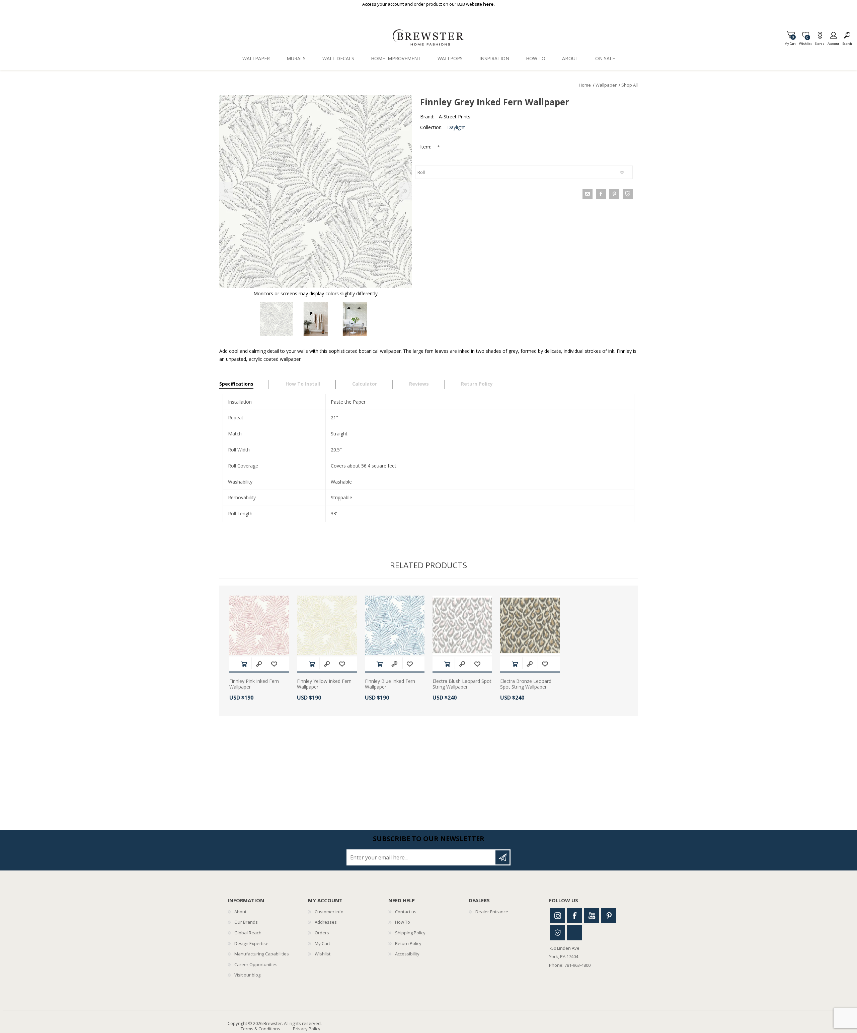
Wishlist (322, 954)
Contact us (405, 912)
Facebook (574, 915)
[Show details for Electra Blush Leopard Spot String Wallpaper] (462, 625)
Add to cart (244, 664)
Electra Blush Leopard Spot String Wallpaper (462, 684)
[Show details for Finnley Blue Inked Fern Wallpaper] (395, 625)
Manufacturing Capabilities (261, 954)
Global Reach (247, 933)
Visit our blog (247, 975)
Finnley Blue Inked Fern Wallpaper (390, 684)
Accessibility (407, 954)
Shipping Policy (410, 933)
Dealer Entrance (491, 912)
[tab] (244, 384)
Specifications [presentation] (236, 384)
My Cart (790, 41)
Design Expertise (251, 943)
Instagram (557, 915)
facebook (601, 194)
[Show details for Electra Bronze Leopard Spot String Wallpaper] (530, 625)
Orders (322, 933)
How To (402, 922)
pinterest (614, 194)
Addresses (326, 922)
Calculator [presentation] (364, 384)
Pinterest (608, 915)
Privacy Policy (306, 1029)
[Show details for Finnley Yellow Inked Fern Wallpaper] (327, 625)
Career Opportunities (256, 964)
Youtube (591, 915)
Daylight (456, 127)
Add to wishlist (274, 664)
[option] (276, 319)
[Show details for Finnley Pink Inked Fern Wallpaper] (259, 625)
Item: (426, 146)
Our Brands (246, 922)
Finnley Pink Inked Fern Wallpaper (254, 684)
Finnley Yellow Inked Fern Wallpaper (324, 684)
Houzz (557, 932)
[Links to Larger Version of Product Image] (315, 191)
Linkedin (574, 932)
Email (587, 194)
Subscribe (502, 857)
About (240, 912)
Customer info (329, 912)
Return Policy (408, 943)
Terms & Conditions (260, 1029)
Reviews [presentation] (419, 384)
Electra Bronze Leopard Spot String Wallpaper (525, 684)
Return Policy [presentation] (477, 384)
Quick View (258, 664)
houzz (628, 194)
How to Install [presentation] (303, 384)
